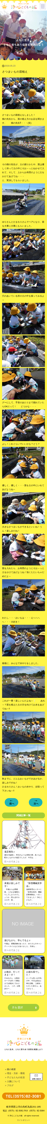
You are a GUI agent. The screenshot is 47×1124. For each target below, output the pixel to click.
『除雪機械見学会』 (34, 884)
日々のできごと (12, 861)
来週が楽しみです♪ (12, 884)
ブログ (10, 1085)
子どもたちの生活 (16, 1077)
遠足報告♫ (9, 851)
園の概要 (11, 1069)
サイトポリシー (23, 1120)
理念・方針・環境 (16, 1073)
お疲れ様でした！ (33, 973)
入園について (13, 1081)
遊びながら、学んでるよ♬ (17, 940)
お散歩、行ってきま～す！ (12, 973)
